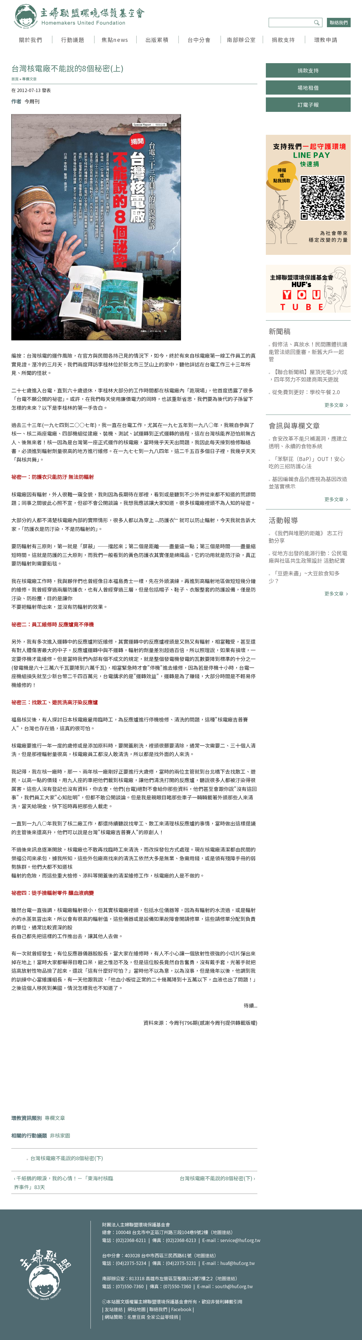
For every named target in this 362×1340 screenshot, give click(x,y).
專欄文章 (29, 79)
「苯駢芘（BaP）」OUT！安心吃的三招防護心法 (307, 462)
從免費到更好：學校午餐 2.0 (306, 392)
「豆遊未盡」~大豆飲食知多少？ (304, 576)
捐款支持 (283, 39)
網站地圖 (137, 1309)
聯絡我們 (339, 22)
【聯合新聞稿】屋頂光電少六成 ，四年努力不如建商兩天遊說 (308, 375)
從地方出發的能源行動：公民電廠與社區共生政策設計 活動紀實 (308, 556)
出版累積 (157, 39)
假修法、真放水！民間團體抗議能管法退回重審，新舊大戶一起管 (308, 351)
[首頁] (79, 16)
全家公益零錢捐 (162, 1316)
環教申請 (325, 39)
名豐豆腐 (136, 1316)
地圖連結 (222, 1232)
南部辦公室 (241, 39)
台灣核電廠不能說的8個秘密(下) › (217, 1178)
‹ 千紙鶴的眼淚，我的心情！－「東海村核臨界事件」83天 (63, 1182)
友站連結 (114, 1309)
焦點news (115, 39)
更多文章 (334, 404)
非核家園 (60, 1135)
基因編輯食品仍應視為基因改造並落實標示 (308, 482)
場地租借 (308, 87)
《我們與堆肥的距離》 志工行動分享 (306, 536)
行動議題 (72, 39)
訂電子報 (308, 104)
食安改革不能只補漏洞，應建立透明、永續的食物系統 (308, 442)
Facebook (181, 1309)
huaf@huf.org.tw (237, 1263)
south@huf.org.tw (234, 1286)
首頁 (15, 79)
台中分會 (199, 39)
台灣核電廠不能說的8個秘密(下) (66, 1158)
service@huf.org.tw (240, 1240)
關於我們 (30, 39)
